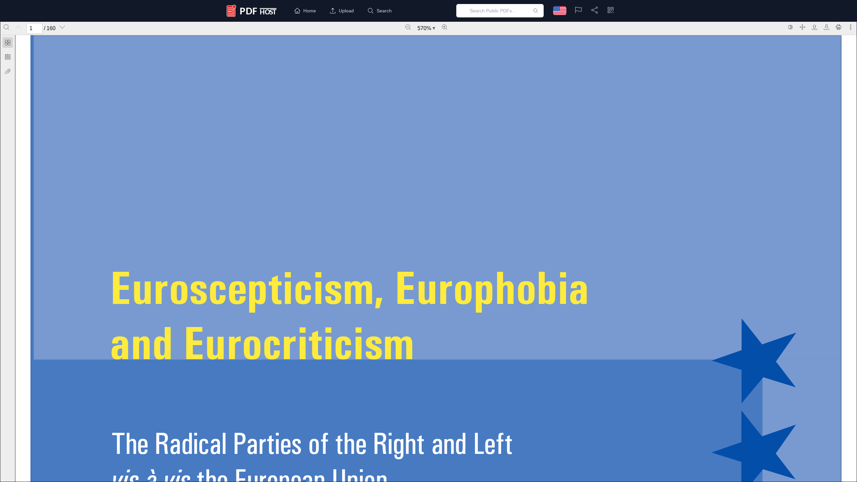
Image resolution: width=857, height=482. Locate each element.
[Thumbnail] (7, 42)
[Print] (838, 27)
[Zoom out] (408, 27)
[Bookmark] (7, 57)
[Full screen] (802, 27)
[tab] (8, 43)
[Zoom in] (444, 27)
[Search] (6, 27)
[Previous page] (18, 27)
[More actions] (850, 27)
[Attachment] (7, 71)
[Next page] (62, 27)
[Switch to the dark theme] (790, 27)
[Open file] (814, 27)
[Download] (826, 27)
